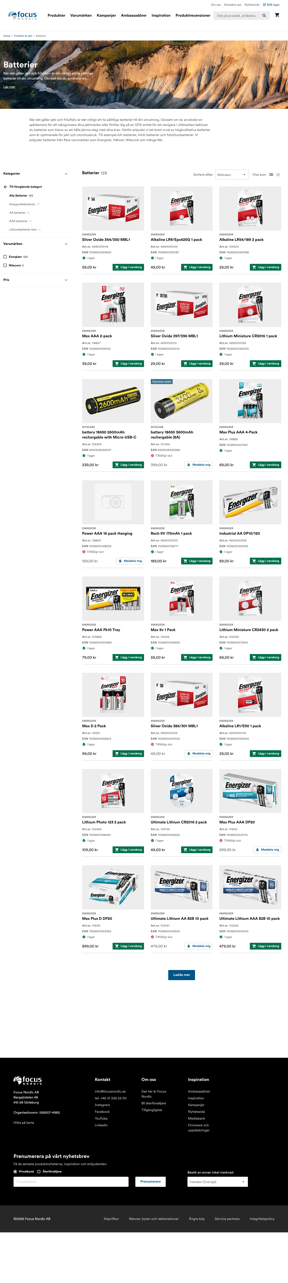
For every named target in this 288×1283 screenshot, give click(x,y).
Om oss (216, 5)
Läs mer (9, 87)
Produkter (56, 16)
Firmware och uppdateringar (199, 1127)
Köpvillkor (111, 1219)
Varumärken (81, 16)
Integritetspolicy (262, 1219)
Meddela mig (201, 464)
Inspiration (161, 16)
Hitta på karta (23, 1123)
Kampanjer (106, 16)
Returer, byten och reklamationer (154, 1219)
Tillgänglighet (151, 1110)
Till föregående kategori (25, 186)
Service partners (227, 1219)
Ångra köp (197, 1219)
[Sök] (264, 15)
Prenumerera (150, 1181)
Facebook (102, 1112)
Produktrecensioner (193, 16)
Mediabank (196, 1118)
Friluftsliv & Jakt (23, 36)
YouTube (101, 1118)
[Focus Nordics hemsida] (22, 15)
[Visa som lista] (278, 174)
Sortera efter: (204, 175)
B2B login (273, 5)
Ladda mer (181, 975)
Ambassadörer (134, 16)
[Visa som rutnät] (271, 174)
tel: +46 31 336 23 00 (111, 1098)
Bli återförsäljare (153, 1103)
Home (6, 36)
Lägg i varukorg (131, 267)
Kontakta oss (232, 5)
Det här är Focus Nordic (153, 1094)
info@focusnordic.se (110, 1091)
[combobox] (241, 15)
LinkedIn (101, 1125)
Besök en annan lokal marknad (210, 1172)
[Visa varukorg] (277, 15)
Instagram (102, 1105)
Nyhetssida (252, 5)
